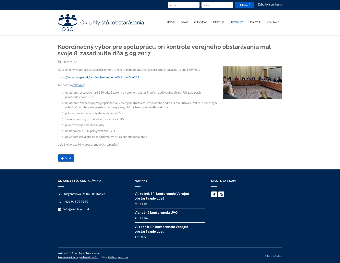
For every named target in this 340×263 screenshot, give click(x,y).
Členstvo (200, 22)
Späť (67, 158)
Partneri (219, 22)
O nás (184, 22)
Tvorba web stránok (68, 257)
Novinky (237, 22)
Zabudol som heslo (270, 4)
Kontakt (273, 22)
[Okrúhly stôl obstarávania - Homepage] (101, 22)
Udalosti (255, 22)
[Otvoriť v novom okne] (273, 255)
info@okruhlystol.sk (76, 209)
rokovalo (78, 85)
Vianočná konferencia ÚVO (156, 213)
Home (171, 22)
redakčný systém (89, 257)
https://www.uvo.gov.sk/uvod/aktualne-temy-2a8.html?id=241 (98, 77)
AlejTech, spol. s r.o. (118, 257)
